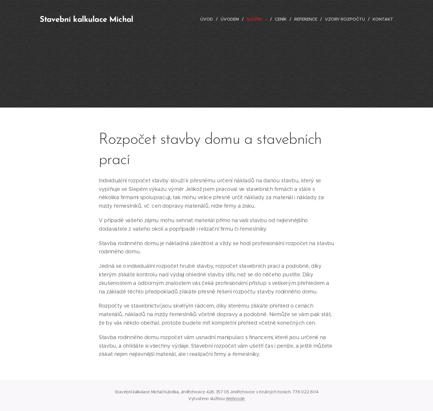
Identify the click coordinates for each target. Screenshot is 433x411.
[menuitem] (208, 19)
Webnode (235, 398)
